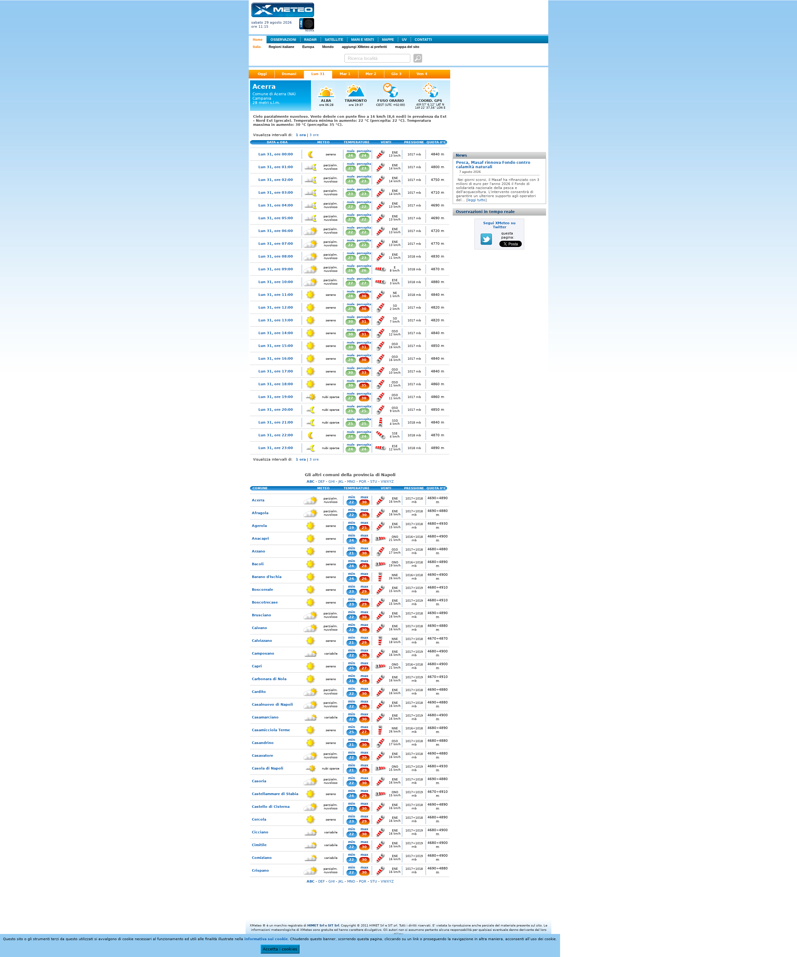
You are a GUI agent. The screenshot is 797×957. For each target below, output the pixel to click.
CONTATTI (423, 39)
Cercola (259, 819)
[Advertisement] (432, 16)
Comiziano (262, 858)
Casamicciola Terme (271, 730)
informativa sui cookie (266, 939)
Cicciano (260, 832)
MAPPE (388, 39)
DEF (321, 482)
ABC (310, 482)
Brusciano (261, 615)
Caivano (259, 628)
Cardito (259, 692)
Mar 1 (345, 74)
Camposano (263, 653)
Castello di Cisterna (271, 807)
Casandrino (263, 743)
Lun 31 (318, 74)
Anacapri (260, 539)
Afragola (260, 513)
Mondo (328, 47)
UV (404, 39)
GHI (331, 482)
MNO (351, 482)
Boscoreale (262, 590)
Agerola (259, 526)
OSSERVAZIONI (283, 39)
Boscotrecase (265, 602)
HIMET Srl (315, 925)
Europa (308, 47)
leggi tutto (476, 200)
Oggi (262, 74)
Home (257, 39)
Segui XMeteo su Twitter (499, 225)
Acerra (258, 500)
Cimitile (259, 845)
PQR (362, 482)
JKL (340, 482)
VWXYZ (387, 482)
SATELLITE (334, 39)
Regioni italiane (281, 47)
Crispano (260, 871)
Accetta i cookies (280, 949)
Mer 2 (370, 74)
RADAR (310, 39)
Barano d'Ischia (266, 577)
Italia (257, 47)
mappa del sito (407, 47)
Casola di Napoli (267, 768)
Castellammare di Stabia (275, 794)
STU (373, 482)
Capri (257, 666)
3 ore (314, 135)
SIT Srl (333, 925)
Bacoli (258, 564)
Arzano (258, 551)
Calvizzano (262, 641)
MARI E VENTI (362, 39)
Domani (289, 74)
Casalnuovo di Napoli (272, 705)
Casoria (259, 781)
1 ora (301, 135)
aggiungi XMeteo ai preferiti (364, 47)
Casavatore (262, 756)
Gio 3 (396, 74)
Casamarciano (265, 717)
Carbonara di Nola (269, 679)
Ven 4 (422, 74)
